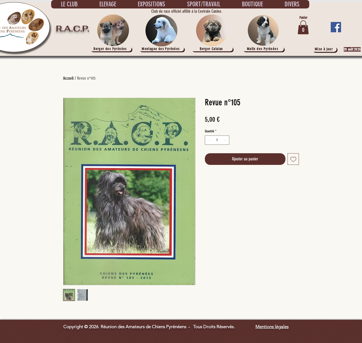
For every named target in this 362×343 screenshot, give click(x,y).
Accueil (68, 78)
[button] (303, 27)
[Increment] (225, 140)
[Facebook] (336, 27)
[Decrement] (209, 140)
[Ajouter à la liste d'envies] (293, 159)
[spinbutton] (217, 140)
